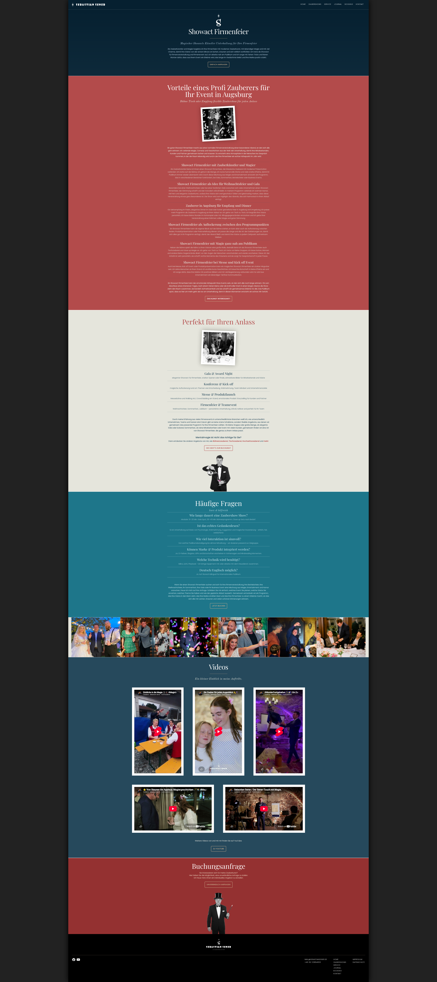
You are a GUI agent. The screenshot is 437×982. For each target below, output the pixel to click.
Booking (349, 4)
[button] (72, 637)
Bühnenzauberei (220, 441)
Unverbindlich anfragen (218, 884)
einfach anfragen (218, 64)
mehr (266, 441)
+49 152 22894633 (313, 962)
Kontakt (360, 4)
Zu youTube (218, 848)
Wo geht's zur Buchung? (218, 448)
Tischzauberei (235, 441)
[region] (218, 637)
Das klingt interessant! (218, 298)
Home (303, 4)
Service (327, 4)
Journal (338, 4)
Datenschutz (359, 962)
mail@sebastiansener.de (316, 959)
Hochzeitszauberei (251, 441)
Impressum (357, 959)
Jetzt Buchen (218, 606)
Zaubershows (315, 4)
